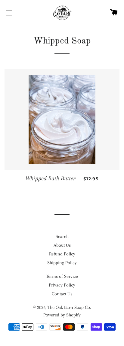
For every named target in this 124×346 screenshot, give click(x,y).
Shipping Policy (62, 262)
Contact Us (62, 293)
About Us (62, 245)
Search (62, 236)
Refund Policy (62, 254)
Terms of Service (62, 276)
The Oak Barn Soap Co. (69, 307)
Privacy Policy (62, 285)
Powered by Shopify (62, 315)
